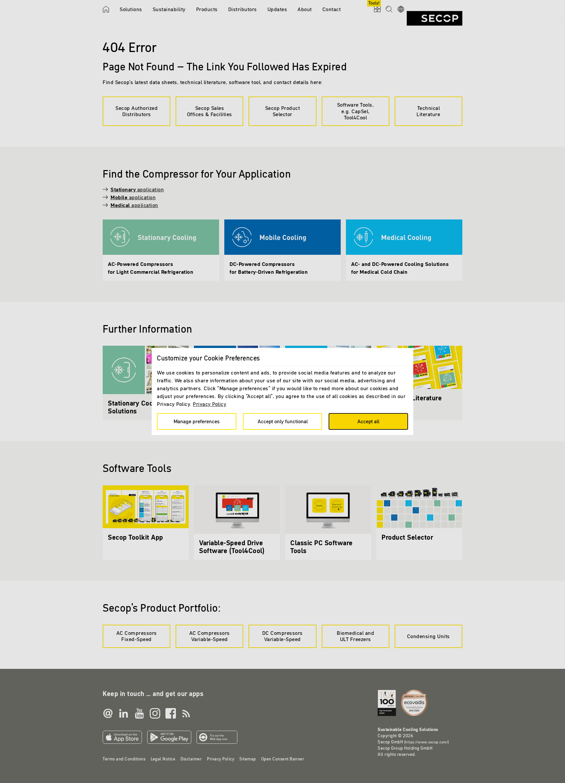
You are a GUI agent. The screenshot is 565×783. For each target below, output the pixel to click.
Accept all (368, 421)
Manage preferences (197, 421)
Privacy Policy (209, 404)
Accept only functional (283, 421)
